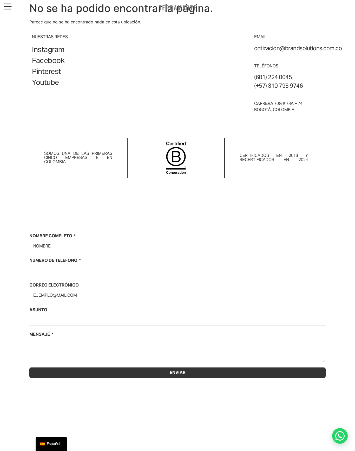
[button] (340, 436)
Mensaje (39, 334)
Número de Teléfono (53, 260)
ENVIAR (178, 372)
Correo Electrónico (54, 285)
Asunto (38, 310)
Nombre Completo (50, 236)
